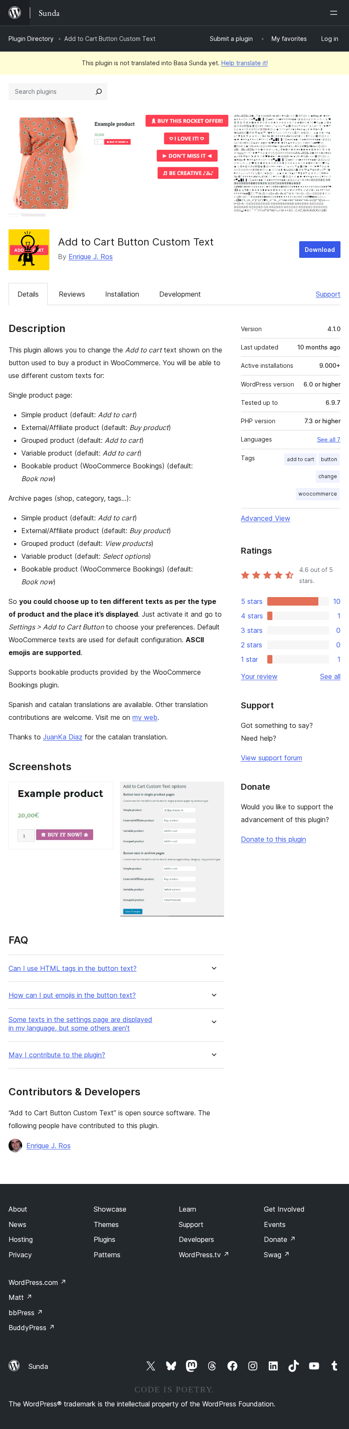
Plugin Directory (31, 38)
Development (180, 294)
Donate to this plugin (273, 839)
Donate (280, 1239)
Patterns (107, 1254)
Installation (122, 294)
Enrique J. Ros (91, 256)
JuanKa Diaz (63, 737)
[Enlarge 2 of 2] (213, 793)
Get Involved (284, 1209)
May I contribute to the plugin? (57, 1055)
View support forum (271, 757)
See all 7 (328, 439)
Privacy (20, 1254)
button (329, 459)
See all (330, 676)
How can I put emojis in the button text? (72, 995)
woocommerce (317, 494)
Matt (20, 1297)
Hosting (21, 1239)
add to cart (300, 459)
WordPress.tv (204, 1254)
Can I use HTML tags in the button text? (73, 968)
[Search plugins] (98, 91)
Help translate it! (244, 62)
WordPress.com (37, 1282)
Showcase (110, 1209)
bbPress (26, 1312)
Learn (187, 1209)
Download (320, 249)
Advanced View (265, 518)
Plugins (104, 1239)
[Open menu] (335, 13)
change (327, 476)
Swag (277, 1254)
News (17, 1224)
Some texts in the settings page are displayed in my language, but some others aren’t (80, 1024)
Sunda (38, 1366)
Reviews (72, 294)
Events (275, 1224)
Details (28, 294)
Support (328, 294)
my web (144, 717)
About (18, 1209)
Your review (259, 676)
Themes (106, 1224)
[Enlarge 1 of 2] (101, 793)
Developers (196, 1239)
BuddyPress (32, 1327)
